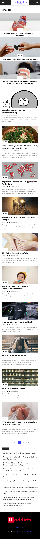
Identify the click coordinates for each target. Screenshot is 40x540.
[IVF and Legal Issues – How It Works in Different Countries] (20, 411)
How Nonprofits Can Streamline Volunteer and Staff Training (20, 476)
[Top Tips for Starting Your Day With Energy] (20, 206)
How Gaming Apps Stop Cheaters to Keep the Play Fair (20, 487)
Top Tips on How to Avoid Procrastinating (14, 111)
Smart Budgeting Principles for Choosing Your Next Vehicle (19, 482)
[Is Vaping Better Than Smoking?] (20, 311)
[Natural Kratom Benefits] (20, 377)
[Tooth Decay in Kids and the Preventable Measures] (20, 275)
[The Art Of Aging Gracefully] (20, 242)
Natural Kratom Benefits (13, 389)
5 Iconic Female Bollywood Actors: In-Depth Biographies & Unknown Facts (17, 504)
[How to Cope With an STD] (20, 344)
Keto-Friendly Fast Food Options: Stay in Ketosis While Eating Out (20, 147)
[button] (37, 2)
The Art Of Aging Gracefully (15, 253)
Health (20, 29)
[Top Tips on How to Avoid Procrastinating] (20, 99)
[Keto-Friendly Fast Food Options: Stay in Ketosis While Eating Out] (20, 134)
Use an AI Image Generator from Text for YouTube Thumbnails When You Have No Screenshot (19, 498)
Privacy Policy (20, 527)
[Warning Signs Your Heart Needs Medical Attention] (20, 25)
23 (24, 442)
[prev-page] (10, 442)
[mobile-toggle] (3, 2)
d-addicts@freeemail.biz (24, 531)
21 (15, 442)
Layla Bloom (6, 115)
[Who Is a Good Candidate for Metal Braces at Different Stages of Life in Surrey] (20, 73)
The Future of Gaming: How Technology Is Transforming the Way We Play (16, 464)
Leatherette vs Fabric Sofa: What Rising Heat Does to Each (20, 492)
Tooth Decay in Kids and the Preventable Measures (15, 287)
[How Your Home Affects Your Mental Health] (20, 49)
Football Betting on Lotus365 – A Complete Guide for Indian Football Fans (20, 458)
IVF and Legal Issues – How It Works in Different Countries (19, 423)
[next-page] (28, 442)
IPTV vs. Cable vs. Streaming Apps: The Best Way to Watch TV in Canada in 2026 (19, 470)
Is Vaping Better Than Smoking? (17, 322)
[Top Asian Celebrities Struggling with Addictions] (20, 170)
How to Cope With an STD (14, 355)
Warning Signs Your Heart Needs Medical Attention (19, 453)
